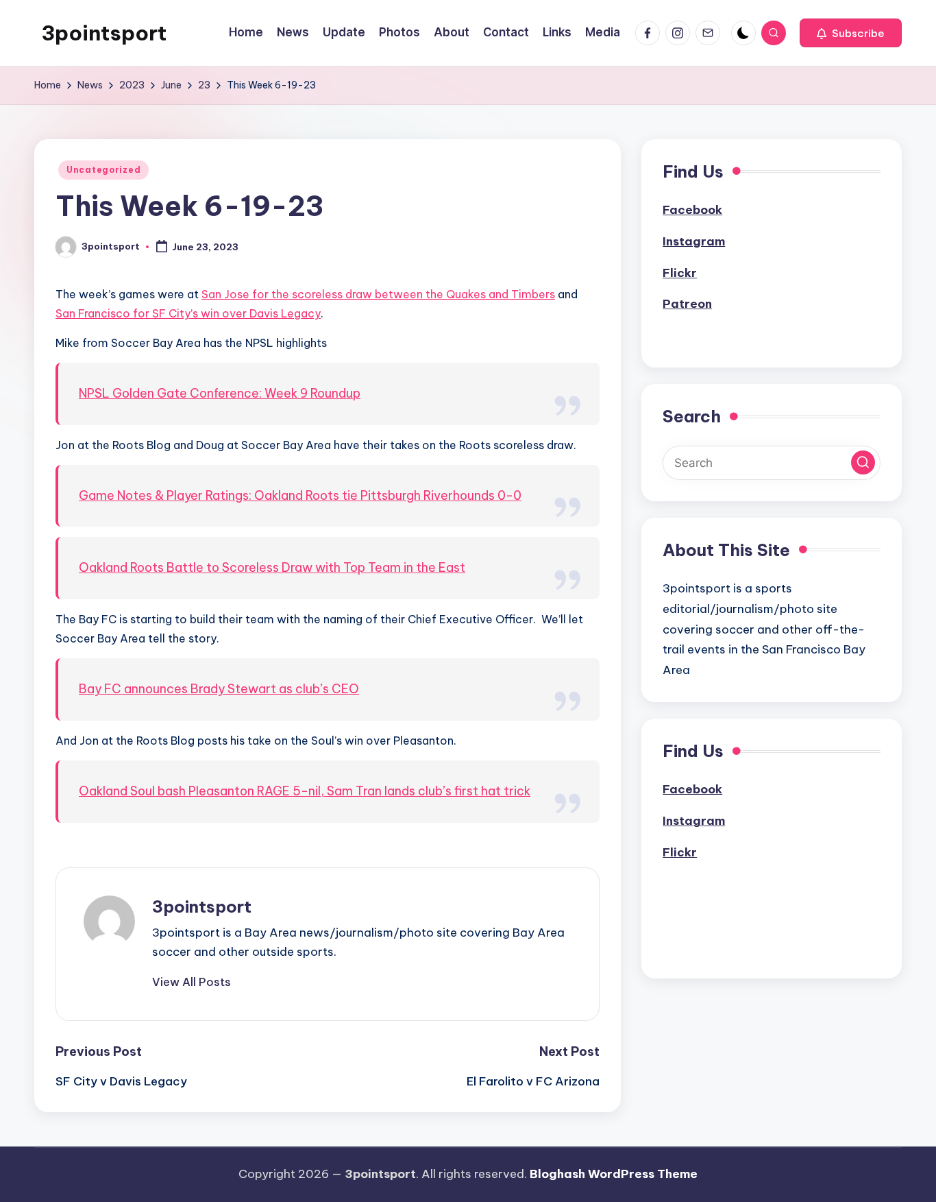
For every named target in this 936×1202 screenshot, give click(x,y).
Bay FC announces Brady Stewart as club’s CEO (219, 689)
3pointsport (104, 33)
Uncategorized (103, 170)
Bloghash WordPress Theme (614, 1173)
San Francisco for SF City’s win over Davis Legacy (188, 313)
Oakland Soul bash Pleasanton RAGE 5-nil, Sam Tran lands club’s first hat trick (304, 791)
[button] (851, 33)
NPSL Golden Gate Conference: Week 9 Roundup (219, 393)
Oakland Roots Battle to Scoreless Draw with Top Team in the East (272, 567)
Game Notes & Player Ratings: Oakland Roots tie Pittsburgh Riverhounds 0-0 (300, 495)
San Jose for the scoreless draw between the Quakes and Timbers (378, 294)
